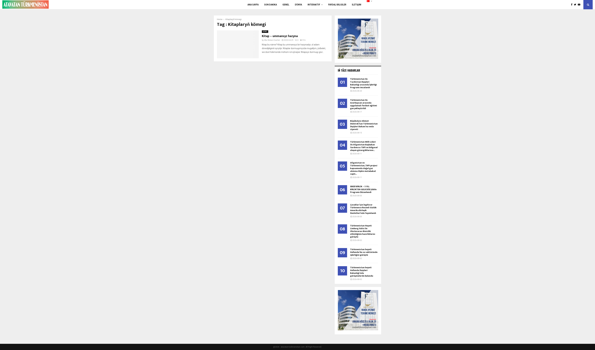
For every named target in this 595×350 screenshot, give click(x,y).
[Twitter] (576, 5)
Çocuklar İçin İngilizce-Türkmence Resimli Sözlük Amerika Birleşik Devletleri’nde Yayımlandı (363, 209)
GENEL (285, 4)
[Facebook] (572, 5)
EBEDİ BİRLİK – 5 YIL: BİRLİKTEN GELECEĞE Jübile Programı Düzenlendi (363, 189)
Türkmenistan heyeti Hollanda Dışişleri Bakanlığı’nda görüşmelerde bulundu (361, 272)
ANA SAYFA (253, 4)
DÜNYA (298, 4)
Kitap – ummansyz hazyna (280, 36)
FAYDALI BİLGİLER (337, 4)
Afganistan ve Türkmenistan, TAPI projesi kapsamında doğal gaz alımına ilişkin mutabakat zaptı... (363, 168)
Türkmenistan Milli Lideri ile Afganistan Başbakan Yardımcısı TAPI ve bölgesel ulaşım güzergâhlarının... (364, 146)
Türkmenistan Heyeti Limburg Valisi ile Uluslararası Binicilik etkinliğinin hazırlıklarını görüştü (362, 231)
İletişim (356, 4)
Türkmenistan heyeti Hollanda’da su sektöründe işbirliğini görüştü (363, 252)
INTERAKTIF (314, 4)
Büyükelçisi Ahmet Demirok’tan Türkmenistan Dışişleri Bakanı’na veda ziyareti (364, 125)
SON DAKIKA (270, 4)
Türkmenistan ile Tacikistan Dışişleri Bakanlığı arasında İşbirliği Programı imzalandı (363, 83)
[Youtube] (580, 5)
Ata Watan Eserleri (272, 40)
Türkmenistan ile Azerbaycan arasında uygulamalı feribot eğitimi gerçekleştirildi (363, 104)
